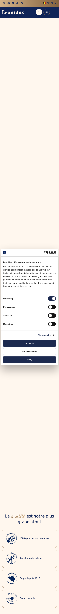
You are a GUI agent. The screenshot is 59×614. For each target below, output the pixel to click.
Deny (29, 359)
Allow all (29, 343)
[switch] (52, 307)
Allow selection (29, 351)
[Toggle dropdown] (56, 3)
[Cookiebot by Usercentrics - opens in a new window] (44, 252)
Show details (44, 335)
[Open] (54, 12)
